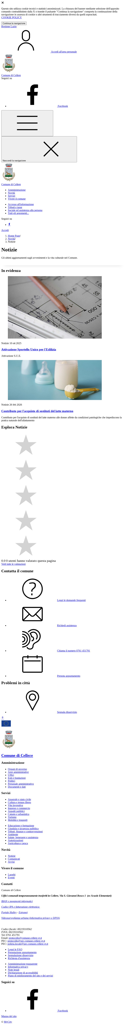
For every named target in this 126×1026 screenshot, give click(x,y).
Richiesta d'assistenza (19, 958)
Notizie (11, 856)
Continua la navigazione (14, 23)
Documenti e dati (17, 786)
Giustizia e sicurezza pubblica (23, 828)
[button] (17, 190)
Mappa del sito (9, 1016)
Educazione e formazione (21, 825)
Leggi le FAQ (15, 949)
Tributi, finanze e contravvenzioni (25, 831)
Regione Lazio (9, 26)
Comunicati (14, 858)
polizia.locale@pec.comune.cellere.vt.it (28, 943)
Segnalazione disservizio (20, 955)
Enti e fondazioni (17, 778)
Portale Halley (9, 912)
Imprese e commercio (19, 808)
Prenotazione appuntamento (22, 952)
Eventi (11, 877)
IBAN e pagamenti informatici (17, 901)
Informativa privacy (18, 966)
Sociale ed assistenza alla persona (25, 210)
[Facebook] (9, 224)
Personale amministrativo (21, 783)
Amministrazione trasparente (22, 963)
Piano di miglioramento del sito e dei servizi (30, 975)
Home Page (14, 235)
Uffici (11, 775)
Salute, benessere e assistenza (23, 837)
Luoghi (11, 874)
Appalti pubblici (16, 811)
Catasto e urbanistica (18, 814)
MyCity (8, 1021)
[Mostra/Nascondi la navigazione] (27, 123)
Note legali (13, 969)
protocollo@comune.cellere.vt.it (25, 938)
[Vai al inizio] (2, 718)
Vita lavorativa (15, 805)
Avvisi (11, 861)
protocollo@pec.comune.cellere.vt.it (26, 941)
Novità (11, 238)
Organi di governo (17, 769)
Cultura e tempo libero (19, 802)
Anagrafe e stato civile (19, 799)
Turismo (12, 817)
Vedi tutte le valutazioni (13, 564)
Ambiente (13, 834)
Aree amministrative (18, 772)
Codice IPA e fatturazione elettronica (20, 906)
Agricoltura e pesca (18, 843)
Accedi (5, 230)
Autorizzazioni (15, 840)
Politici (11, 780)
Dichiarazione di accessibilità (23, 972)
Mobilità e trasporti (17, 820)
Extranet (23, 912)
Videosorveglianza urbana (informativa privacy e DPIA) (30, 918)
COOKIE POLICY (11, 17)
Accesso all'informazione (21, 204)
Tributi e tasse (15, 207)
